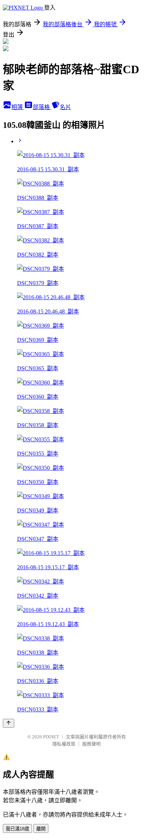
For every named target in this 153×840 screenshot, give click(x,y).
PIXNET (51, 736)
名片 (65, 107)
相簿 (17, 107)
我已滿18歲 (17, 828)
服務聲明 (91, 744)
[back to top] (8, 723)
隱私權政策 (63, 744)
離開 (41, 828)
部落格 (42, 107)
